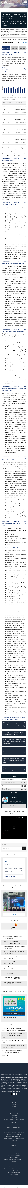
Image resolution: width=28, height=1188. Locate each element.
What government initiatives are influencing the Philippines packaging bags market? (14, 741)
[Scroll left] (2, 49)
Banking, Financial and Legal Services (14, 1168)
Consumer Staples (14, 1166)
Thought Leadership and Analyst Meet (14, 1119)
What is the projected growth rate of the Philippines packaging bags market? (14, 725)
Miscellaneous (14, 1174)
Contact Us (14, 1117)
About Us (14, 1102)
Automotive (14, 1165)
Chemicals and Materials (14, 1152)
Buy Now (14, 792)
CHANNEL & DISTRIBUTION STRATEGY (14, 1132)
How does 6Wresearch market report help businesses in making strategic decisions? (14, 760)
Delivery (14, 1111)
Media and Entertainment (14, 1172)
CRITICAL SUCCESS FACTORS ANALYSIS (14, 1142)
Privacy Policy (14, 1108)
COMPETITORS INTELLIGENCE (14, 1131)
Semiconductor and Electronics (14, 1153)
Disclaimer (14, 1115)
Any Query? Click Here (14, 805)
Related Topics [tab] (22, 48)
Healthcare (14, 1163)
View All (14, 914)
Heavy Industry (14, 1157)
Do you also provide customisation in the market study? (14, 769)
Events (14, 1104)
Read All (5, 1055)
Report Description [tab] (6, 48)
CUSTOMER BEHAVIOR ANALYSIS (14, 1136)
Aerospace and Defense (14, 1150)
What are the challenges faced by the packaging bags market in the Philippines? (14, 751)
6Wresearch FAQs (14, 1113)
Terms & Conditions (14, 1110)
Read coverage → (11, 876)
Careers (14, 1106)
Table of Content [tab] (14, 48)
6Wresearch (10, 1187)
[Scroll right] (26, 49)
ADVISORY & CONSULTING (14, 1127)
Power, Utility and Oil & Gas (14, 1155)
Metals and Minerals (14, 1170)
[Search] (22, 2)
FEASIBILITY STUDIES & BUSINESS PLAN (14, 1129)
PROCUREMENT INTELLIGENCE (14, 1134)
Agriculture (14, 1176)
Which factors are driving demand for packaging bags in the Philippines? (14, 733)
